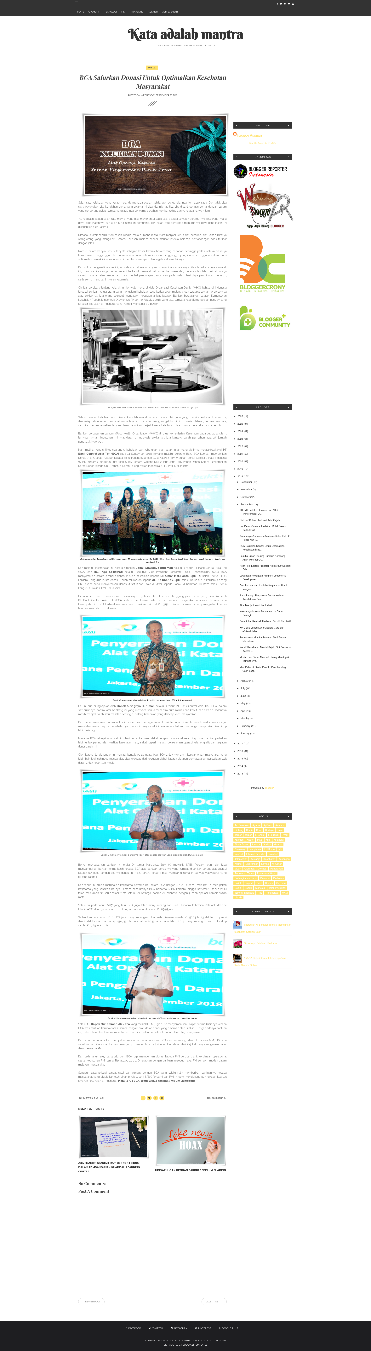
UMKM (238, 897)
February (246, 726)
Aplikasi (267, 825)
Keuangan (284, 859)
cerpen (248, 835)
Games (278, 844)
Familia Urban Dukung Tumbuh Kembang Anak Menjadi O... (262, 557)
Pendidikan (276, 868)
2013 (240, 773)
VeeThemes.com (216, 1340)
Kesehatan (269, 859)
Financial (279, 839)
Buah (259, 830)
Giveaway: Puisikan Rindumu (260, 943)
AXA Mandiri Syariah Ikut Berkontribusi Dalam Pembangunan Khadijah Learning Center (109, 1167)
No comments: (216, 1098)
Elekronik (273, 835)
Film (123, 11)
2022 (240, 446)
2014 (240, 766)
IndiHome (269, 849)
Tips (259, 892)
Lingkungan (251, 863)
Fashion (239, 839)
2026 (240, 416)
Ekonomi (260, 835)
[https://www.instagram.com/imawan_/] (285, 4)
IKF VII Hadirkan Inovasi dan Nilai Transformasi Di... (259, 511)
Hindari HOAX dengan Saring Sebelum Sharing (190, 1170)
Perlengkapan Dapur (246, 878)
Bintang (239, 830)
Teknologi (110, 11)
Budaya (269, 830)
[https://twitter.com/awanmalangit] (281, 4)
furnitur (256, 844)
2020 (240, 461)
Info (280, 849)
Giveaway (240, 849)
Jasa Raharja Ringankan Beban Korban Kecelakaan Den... (261, 597)
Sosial (152, 67)
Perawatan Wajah (266, 873)
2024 (240, 431)
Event (285, 835)
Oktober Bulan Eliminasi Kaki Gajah (260, 520)
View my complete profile (263, 143)
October (245, 497)
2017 (240, 743)
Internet (239, 854)
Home (80, 11)
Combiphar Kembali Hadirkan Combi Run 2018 (265, 621)
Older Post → (214, 1301)
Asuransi (280, 825)
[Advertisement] (262, 90)
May (243, 703)
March (244, 718)
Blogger (269, 788)
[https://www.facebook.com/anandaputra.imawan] (277, 4)
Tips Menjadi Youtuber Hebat (256, 605)
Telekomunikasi (277, 888)
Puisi (259, 883)
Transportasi (272, 892)
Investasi (273, 854)
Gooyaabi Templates (195, 1344)
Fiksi (260, 839)
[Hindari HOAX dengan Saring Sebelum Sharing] (190, 1140)
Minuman (277, 863)
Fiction (250, 839)
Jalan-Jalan (241, 859)
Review (269, 883)
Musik (238, 868)
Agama (256, 825)
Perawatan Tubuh (244, 873)
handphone (255, 849)
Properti (249, 883)
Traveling (137, 11)
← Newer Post (91, 1301)
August (245, 681)
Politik (238, 883)
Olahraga (249, 868)
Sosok (248, 888)
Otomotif (94, 11)
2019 (240, 469)
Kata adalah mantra (185, 33)
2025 (240, 423)
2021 (240, 453)
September (247, 504)
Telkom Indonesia (244, 892)
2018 (240, 476)
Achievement (170, 11)
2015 (240, 758)
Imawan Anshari (250, 135)
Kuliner (153, 11)
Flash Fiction (242, 844)
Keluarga (255, 859)
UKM (285, 892)
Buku (280, 830)
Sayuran (281, 883)
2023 (240, 438)
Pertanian (278, 878)
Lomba (265, 863)
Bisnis (249, 830)
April (243, 711)
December (247, 482)
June (244, 696)
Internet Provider (255, 854)
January (245, 733)
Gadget (267, 844)
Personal (265, 878)
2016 (240, 751)
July (243, 688)
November (247, 489)
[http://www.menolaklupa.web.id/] (289, 4)
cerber (238, 835)
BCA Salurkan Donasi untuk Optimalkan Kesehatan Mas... (262, 547)
